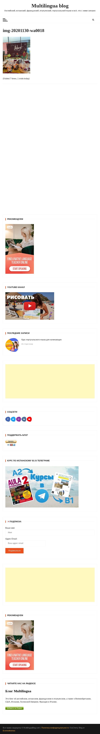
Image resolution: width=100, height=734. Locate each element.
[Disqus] (50, 119)
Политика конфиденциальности (55, 728)
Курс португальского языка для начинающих (41, 340)
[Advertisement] (50, 381)
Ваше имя (10, 528)
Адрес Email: (11, 539)
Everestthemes (9, 731)
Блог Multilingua (18, 691)
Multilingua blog (49, 6)
